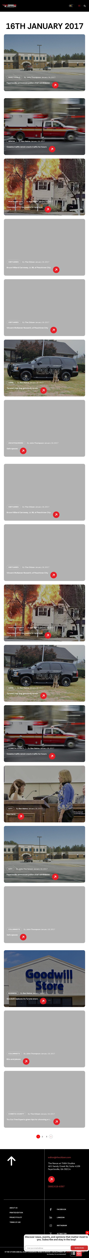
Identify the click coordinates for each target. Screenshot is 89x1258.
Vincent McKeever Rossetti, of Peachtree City (27, 328)
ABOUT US (13, 1208)
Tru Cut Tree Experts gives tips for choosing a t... (29, 1119)
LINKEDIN (60, 1217)
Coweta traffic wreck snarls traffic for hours (27, 147)
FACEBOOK (61, 1209)
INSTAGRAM (62, 1225)
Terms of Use (15, 1222)
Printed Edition (16, 1213)
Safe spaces (12, 448)
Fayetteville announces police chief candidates (28, 83)
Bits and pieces (14, 1059)
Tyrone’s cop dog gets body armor (22, 388)
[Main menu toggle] (79, 5)
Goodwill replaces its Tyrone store (22, 999)
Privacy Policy (16, 1217)
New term (11, 814)
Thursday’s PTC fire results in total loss (24, 207)
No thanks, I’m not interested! (56, 1254)
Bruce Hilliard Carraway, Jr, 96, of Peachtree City (29, 267)
